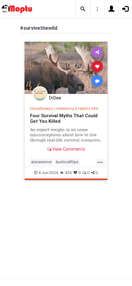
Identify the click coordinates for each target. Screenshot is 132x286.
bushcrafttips (67, 162)
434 (68, 172)
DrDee (55, 98)
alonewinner (41, 162)
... (100, 161)
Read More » (66, 67)
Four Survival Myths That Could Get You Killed (64, 118)
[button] (83, 9)
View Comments (68, 149)
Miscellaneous (41, 108)
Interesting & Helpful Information (83, 108)
